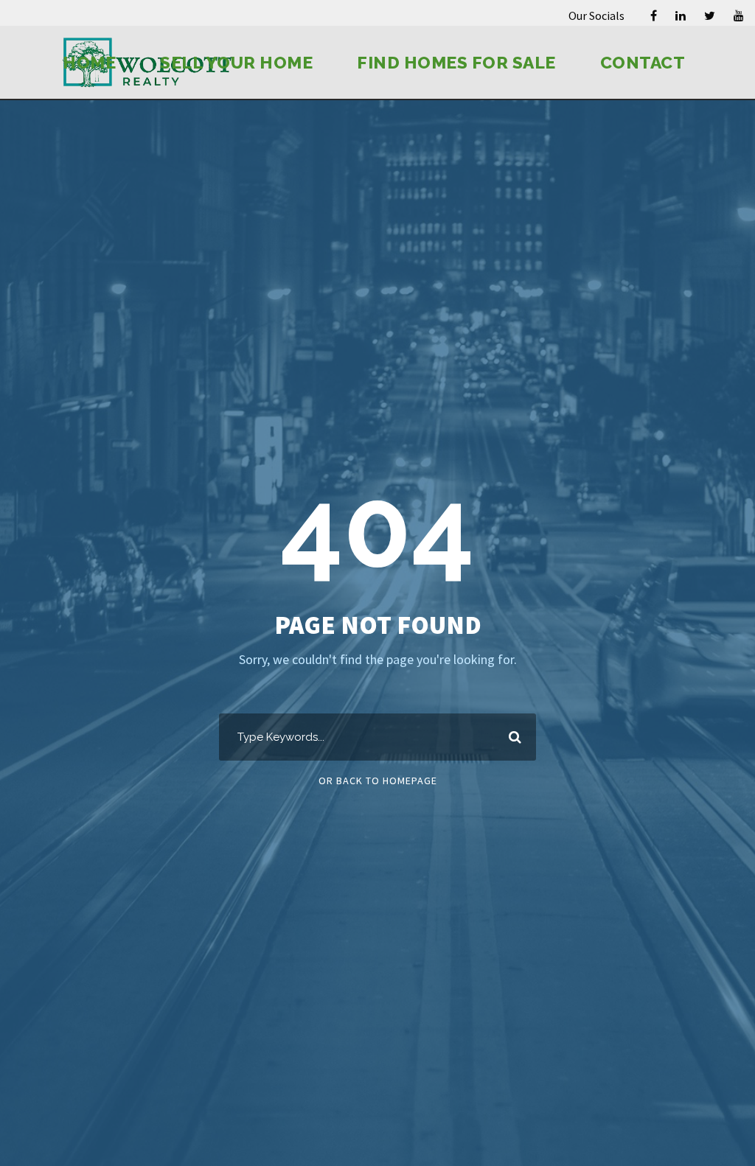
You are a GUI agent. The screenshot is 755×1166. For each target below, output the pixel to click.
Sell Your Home (236, 62)
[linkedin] (680, 15)
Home (89, 62)
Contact (643, 62)
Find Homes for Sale (456, 62)
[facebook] (653, 15)
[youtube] (739, 15)
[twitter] (709, 15)
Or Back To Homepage (378, 780)
